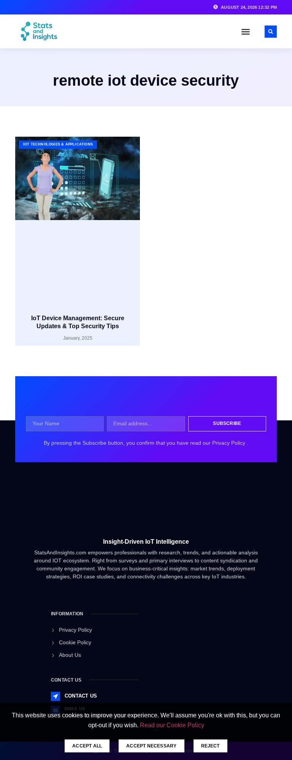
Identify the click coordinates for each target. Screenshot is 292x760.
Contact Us (81, 696)
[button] (245, 31)
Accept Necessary (151, 746)
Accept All (87, 746)
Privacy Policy (229, 443)
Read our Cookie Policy (172, 725)
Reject (210, 746)
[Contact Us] (55, 696)
